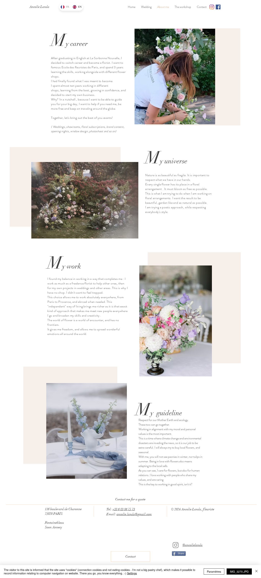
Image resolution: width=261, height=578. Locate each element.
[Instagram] (176, 545)
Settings (132, 573)
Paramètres (214, 571)
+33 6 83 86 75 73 (123, 509)
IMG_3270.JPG (239, 571)
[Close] (256, 571)
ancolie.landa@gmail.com (134, 514)
